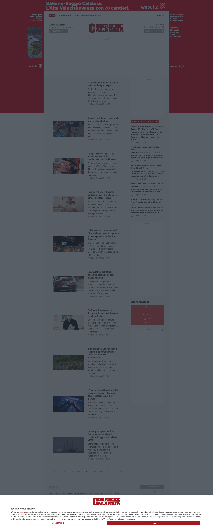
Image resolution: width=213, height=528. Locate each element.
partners (23, 512)
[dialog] (106, 511)
